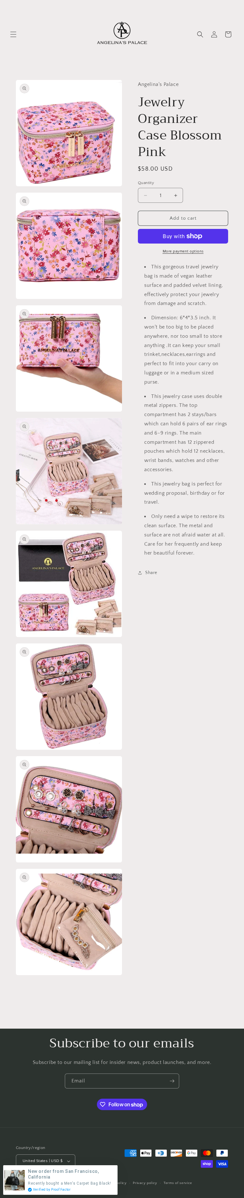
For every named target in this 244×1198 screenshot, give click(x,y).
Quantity (146, 183)
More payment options (183, 251)
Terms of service (178, 1183)
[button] (13, 34)
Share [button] (151, 572)
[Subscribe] (172, 1081)
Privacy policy (145, 1183)
